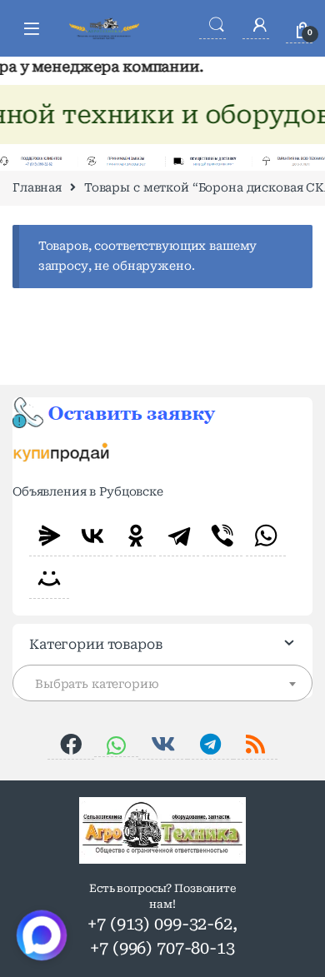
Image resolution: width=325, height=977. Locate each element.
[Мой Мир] (49, 578)
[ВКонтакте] (92, 536)
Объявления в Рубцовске (87, 491)
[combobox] (162, 683)
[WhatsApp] (266, 536)
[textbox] (162, 683)
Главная (37, 187)
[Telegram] (179, 536)
